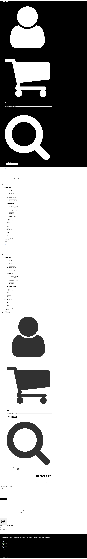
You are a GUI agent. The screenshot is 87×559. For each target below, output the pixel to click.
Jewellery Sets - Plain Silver (13, 206)
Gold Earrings (11, 191)
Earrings (8, 223)
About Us (8, 236)
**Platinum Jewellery (11, 203)
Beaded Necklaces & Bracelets (12, 216)
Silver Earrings (11, 212)
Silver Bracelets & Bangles (13, 207)
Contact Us (7, 239)
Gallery (8, 235)
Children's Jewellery (10, 220)
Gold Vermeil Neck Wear (13, 200)
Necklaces (9, 225)
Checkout (14, 416)
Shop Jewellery (8, 187)
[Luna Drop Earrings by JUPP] (6, 528)
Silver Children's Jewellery (13, 210)
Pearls (8, 226)
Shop (19, 479)
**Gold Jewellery (10, 258)
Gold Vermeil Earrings (12, 199)
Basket (9, 416)
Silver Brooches (11, 209)
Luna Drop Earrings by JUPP (5, 529)
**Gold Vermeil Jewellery (11, 197)
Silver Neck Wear (12, 213)
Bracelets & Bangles (10, 287)
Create (8, 557)
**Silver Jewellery (10, 204)
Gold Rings (11, 194)
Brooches (8, 219)
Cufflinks (8, 222)
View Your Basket (39, 482)
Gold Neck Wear (12, 193)
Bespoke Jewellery (8, 229)
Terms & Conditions (10, 233)
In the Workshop (10, 238)
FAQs (8, 232)
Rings (8, 228)
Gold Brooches (11, 190)
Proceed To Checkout (47, 482)
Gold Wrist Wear (12, 196)
